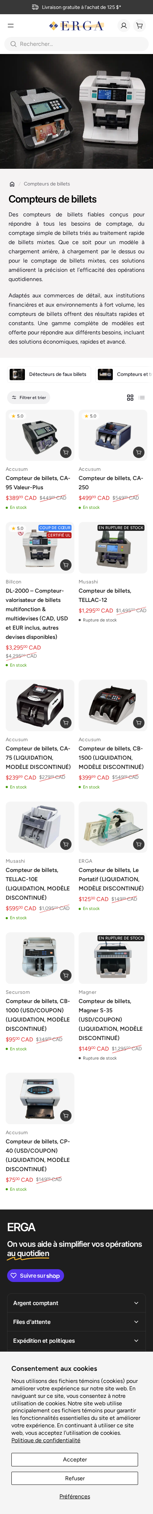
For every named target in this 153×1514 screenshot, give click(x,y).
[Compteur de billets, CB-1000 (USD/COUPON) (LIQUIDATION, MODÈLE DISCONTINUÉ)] (40, 958)
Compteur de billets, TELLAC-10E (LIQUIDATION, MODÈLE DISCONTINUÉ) (38, 884)
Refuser (75, 1478)
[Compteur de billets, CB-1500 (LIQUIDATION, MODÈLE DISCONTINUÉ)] (113, 705)
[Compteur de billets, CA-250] (113, 435)
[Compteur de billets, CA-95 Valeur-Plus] (40, 435)
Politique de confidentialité (45, 1440)
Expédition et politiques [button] (44, 1340)
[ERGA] (76, 26)
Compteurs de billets (47, 184)
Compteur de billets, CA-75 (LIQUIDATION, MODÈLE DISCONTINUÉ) (38, 757)
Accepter (75, 1459)
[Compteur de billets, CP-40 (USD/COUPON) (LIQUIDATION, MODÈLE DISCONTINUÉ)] (40, 1098)
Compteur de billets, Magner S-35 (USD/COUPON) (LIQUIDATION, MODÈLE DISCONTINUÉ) (111, 1019)
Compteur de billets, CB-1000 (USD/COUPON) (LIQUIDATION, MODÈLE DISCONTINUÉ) (38, 1015)
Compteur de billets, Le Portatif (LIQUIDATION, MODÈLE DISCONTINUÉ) (111, 879)
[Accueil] (12, 184)
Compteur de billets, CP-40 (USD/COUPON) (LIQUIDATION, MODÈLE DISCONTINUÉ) (38, 1155)
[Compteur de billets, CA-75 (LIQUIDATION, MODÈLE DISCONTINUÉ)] (40, 705)
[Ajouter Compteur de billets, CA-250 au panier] (138, 452)
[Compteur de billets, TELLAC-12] (113, 547)
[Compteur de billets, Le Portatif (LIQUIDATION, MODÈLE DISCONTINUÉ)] (113, 827)
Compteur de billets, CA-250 (111, 483)
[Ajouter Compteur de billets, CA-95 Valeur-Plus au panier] (66, 452)
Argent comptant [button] (35, 1302)
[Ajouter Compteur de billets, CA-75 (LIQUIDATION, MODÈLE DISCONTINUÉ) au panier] (66, 722)
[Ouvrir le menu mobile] (10, 25)
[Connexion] (123, 25)
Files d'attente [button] (31, 1321)
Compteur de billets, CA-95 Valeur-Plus (38, 483)
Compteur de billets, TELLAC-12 (105, 595)
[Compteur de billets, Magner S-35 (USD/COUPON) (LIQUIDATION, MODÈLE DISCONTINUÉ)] (113, 958)
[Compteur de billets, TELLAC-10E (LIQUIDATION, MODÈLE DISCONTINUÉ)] (40, 827)
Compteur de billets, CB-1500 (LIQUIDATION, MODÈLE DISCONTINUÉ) (111, 757)
